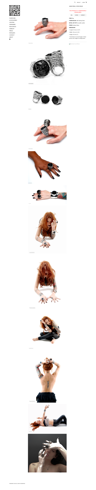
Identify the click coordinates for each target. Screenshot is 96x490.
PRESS (11, 30)
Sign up (78, 2)
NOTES (76, 15)
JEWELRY (11, 28)
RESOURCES (12, 26)
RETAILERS (12, 33)
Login (83, 2)
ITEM (71, 15)
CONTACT (11, 35)
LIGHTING (11, 22)
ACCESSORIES (13, 20)
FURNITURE (12, 18)
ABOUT (11, 37)
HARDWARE (12, 24)
